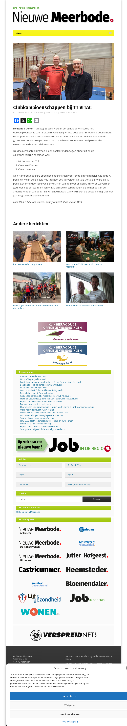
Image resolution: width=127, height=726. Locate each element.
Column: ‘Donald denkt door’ (33, 376)
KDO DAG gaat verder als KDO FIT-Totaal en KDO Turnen (46, 420)
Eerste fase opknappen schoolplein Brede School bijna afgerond (50, 382)
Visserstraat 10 (20, 659)
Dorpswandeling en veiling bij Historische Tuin (41, 415)
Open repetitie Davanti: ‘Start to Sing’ (37, 409)
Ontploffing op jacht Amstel (33, 379)
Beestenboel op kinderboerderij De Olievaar (41, 384)
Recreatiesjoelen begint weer (29, 264)
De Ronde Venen (75, 465)
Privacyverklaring (70, 721)
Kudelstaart (98, 656)
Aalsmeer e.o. (25, 465)
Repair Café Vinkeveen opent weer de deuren (41, 401)
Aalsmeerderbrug (83, 656)
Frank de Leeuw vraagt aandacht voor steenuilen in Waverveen (49, 398)
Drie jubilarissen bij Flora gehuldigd (36, 393)
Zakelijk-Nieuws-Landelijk (79, 484)
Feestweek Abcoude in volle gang (35, 404)
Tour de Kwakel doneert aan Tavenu (85, 305)
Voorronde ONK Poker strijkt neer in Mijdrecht (84, 265)
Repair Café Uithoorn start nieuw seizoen (39, 426)
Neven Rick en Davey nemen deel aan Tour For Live (44, 412)
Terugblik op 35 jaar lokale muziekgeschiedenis (42, 429)
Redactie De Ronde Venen (31, 112)
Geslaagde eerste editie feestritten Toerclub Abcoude (35, 307)
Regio (21, 474)
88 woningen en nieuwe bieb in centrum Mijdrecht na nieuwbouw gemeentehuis (57, 407)
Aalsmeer (69, 656)
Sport (76, 112)
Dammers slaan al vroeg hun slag (35, 423)
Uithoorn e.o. (25, 484)
